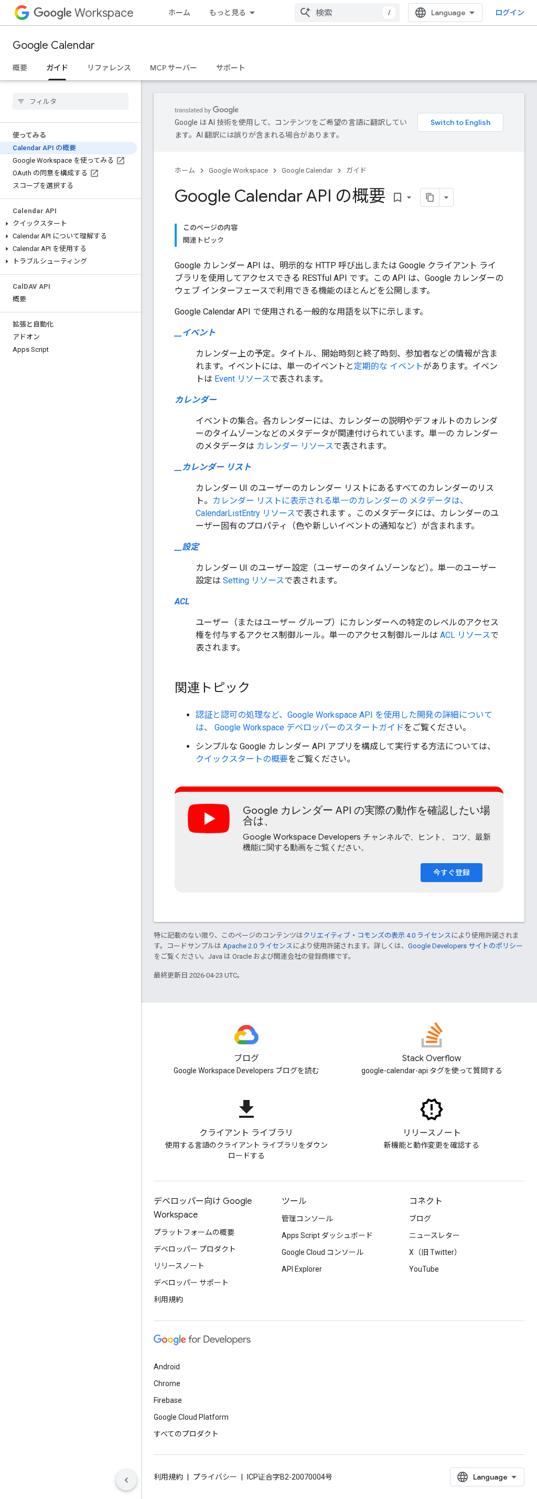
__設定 (187, 547)
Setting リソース (253, 580)
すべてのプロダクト (186, 1434)
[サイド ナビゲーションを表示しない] (126, 1480)
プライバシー (215, 1477)
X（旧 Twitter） (435, 1252)
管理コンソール (307, 1218)
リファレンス (109, 67)
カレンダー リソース (295, 446)
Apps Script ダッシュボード (327, 1235)
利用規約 (168, 1299)
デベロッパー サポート (191, 1282)
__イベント (195, 333)
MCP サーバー (173, 67)
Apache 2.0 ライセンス (258, 946)
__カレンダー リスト (213, 467)
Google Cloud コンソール (322, 1252)
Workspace (104, 13)
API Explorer (302, 1269)
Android (167, 1366)
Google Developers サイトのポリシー (465, 946)
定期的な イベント (388, 366)
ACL (182, 601)
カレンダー (196, 400)
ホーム (179, 12)
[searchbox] (70, 101)
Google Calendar (54, 45)
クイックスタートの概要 (242, 759)
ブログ (420, 1218)
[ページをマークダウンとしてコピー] (430, 197)
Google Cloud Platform (191, 1417)
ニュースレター (434, 1235)
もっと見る (227, 12)
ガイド (57, 67)
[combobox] (347, 12)
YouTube (424, 1269)
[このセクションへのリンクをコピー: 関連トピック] (260, 689)
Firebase (168, 1400)
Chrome (167, 1383)
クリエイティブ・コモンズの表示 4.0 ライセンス (377, 935)
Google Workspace (238, 170)
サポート (230, 67)
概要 (20, 67)
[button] (68, 223)
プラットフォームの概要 (194, 1232)
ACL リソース (465, 635)
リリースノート (179, 1266)
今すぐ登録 (451, 872)
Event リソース (242, 379)
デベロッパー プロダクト (195, 1249)
